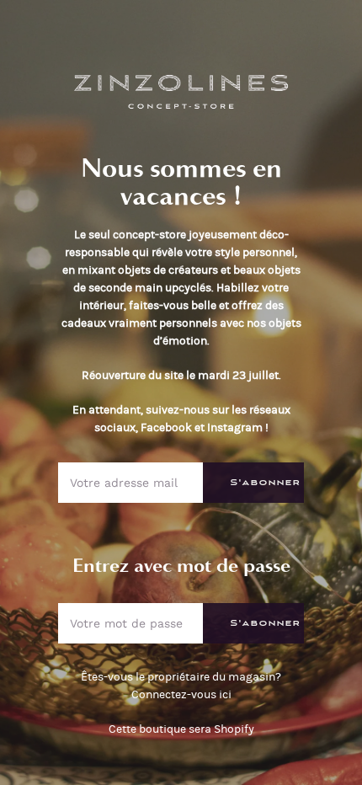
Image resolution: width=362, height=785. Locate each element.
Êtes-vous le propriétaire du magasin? (181, 686)
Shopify (234, 729)
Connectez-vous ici (181, 695)
